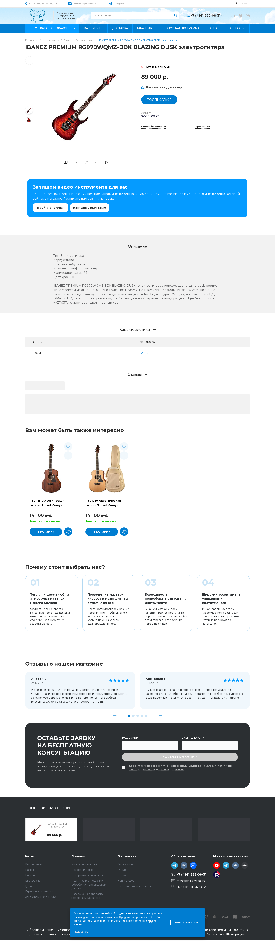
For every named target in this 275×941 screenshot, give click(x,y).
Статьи (121, 875)
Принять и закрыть (185, 922)
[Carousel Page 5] (146, 716)
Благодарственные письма (135, 886)
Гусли (29, 886)
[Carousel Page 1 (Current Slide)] (129, 716)
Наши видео (126, 880)
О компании (127, 856)
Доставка (202, 126)
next (160, 715)
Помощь (78, 856)
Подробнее (81, 931)
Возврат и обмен (82, 869)
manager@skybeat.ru (85, 3)
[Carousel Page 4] (142, 716)
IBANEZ (144, 352)
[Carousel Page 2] (133, 716)
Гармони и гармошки (39, 891)
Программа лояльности (87, 875)
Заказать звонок (180, 757)
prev (115, 715)
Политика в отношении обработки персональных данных (88, 884)
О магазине (125, 864)
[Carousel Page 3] (137, 716)
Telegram (119, 3)
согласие (141, 765)
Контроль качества (84, 864)
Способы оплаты (153, 126)
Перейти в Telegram (50, 207)
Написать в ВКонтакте (89, 207)
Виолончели (33, 864)
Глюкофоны (33, 880)
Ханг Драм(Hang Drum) (41, 897)
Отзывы (122, 869)
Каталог (31, 856)
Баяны (29, 869)
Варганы (31, 875)
